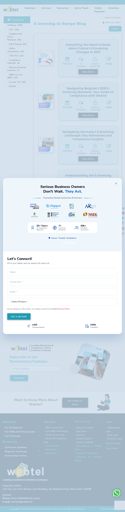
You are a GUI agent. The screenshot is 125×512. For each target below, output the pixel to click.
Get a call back (19, 316)
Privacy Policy (69, 242)
